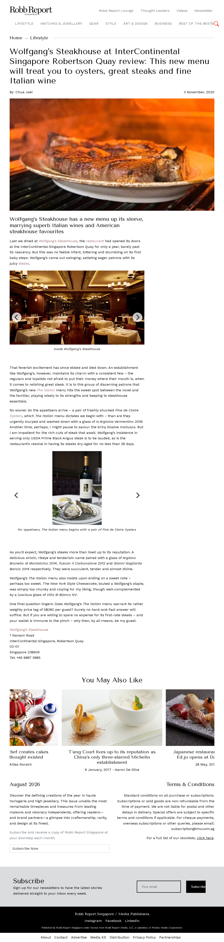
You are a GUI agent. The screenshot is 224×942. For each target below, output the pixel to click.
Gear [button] (93, 23)
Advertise (79, 937)
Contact (61, 937)
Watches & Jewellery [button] (61, 23)
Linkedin (132, 921)
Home (16, 37)
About (46, 937)
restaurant (95, 241)
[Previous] (16, 317)
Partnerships (170, 937)
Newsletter (203, 11)
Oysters (16, 416)
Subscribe (198, 887)
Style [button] (110, 23)
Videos (182, 11)
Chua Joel (24, 92)
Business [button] (163, 23)
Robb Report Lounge (116, 11)
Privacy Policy (144, 937)
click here (205, 838)
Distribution (119, 937)
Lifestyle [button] (24, 23)
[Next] (137, 317)
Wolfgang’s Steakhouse (58, 241)
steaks (24, 263)
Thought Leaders (155, 11)
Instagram (93, 921)
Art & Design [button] (135, 23)
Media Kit (98, 937)
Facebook (113, 921)
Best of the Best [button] (195, 23)
